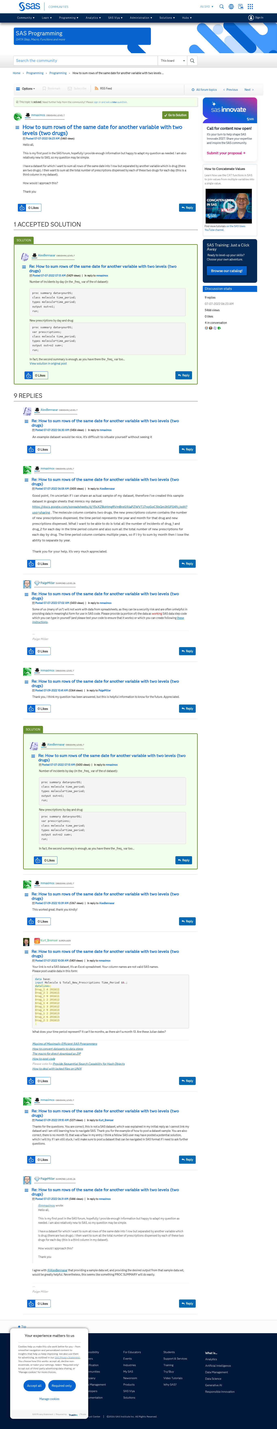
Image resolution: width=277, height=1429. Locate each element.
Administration (139, 17)
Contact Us (240, 6)
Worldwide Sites (231, 6)
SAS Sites (250, 6)
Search (221, 6)
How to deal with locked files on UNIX (57, 1069)
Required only (62, 1386)
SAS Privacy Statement (67, 1357)
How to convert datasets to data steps (57, 1049)
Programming (67, 17)
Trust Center (93, 1416)
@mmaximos (46, 1205)
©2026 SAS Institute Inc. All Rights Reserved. (132, 1416)
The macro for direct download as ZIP (56, 1054)
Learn (45, 17)
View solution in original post (48, 363)
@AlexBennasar (57, 1270)
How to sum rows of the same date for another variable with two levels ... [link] (118, 73)
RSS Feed (106, 88)
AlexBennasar (46, 255)
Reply (189, 207)
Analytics (92, 17)
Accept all (34, 1386)
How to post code (43, 1059)
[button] (18, 127)
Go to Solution (177, 115)
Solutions (166, 17)
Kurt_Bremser (49, 940)
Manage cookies (49, 1399)
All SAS (205, 6)
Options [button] (27, 89)
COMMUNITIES (58, 7)
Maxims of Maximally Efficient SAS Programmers (64, 1044)
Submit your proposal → (226, 153)
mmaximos (38, 115)
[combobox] (105, 60)
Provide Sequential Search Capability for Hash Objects (89, 1064)
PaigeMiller (48, 583)
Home (16, 73)
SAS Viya (114, 17)
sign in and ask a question (110, 102)
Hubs (185, 17)
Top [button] (23, 1327)
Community (24, 17)
